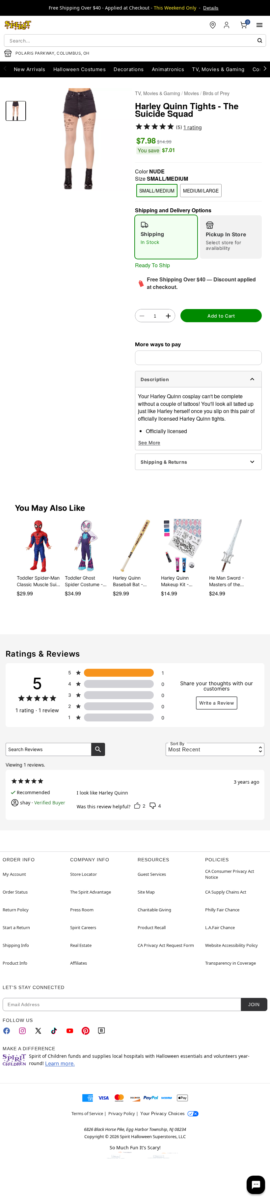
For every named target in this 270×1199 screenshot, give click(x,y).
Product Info (15, 963)
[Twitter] (38, 1030)
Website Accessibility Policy (231, 945)
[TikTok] (54, 1030)
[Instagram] (22, 1030)
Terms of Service (87, 1113)
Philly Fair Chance (222, 910)
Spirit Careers (83, 927)
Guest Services (152, 874)
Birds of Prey (216, 93)
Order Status (15, 892)
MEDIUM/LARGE (201, 190)
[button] (80, 140)
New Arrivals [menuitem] (29, 69)
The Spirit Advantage (90, 892)
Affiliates (78, 963)
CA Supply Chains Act (225, 892)
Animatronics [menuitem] (168, 69)
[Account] (227, 25)
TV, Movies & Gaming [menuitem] (218, 69)
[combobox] (135, 40)
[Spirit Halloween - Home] (18, 25)
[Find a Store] (212, 25)
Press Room (82, 910)
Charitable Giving (154, 910)
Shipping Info (16, 945)
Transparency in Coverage (230, 963)
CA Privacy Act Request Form (166, 945)
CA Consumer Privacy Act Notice (229, 874)
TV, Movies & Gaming (157, 93)
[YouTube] (70, 1030)
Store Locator (83, 874)
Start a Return (16, 927)
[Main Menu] (259, 25)
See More (149, 442)
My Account (14, 874)
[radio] (166, 237)
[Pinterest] (86, 1030)
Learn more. (60, 1063)
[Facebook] (7, 1030)
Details (210, 8)
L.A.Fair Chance (220, 927)
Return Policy (16, 910)
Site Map (146, 892)
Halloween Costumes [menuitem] (79, 69)
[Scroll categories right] (265, 68)
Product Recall (152, 927)
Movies (191, 93)
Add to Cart (221, 316)
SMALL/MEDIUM (157, 190)
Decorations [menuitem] (129, 69)
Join (253, 1004)
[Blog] (101, 1030)
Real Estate (81, 945)
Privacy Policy (121, 1113)
